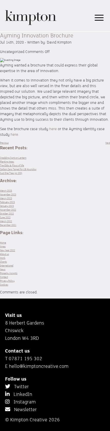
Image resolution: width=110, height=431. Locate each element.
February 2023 (7, 202)
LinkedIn (21, 394)
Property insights (8, 273)
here (53, 128)
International (6, 265)
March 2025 (6, 190)
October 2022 (7, 213)
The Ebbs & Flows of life (12, 165)
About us (4, 254)
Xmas (3, 246)
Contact (4, 277)
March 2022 (6, 221)
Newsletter (23, 409)
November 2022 (8, 209)
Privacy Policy (7, 280)
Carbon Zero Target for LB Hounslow (18, 169)
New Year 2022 (7, 250)
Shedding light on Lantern (13, 157)
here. (14, 134)
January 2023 (7, 206)
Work (2, 258)
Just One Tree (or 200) (11, 173)
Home (3, 242)
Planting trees (7, 161)
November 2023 (8, 194)
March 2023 (6, 198)
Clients (3, 261)
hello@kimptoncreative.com (39, 366)
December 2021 (8, 225)
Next (107, 142)
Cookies (4, 284)
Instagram (23, 402)
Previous (4, 142)
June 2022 (5, 217)
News (2, 269)
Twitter (19, 386)
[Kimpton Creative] (30, 24)
